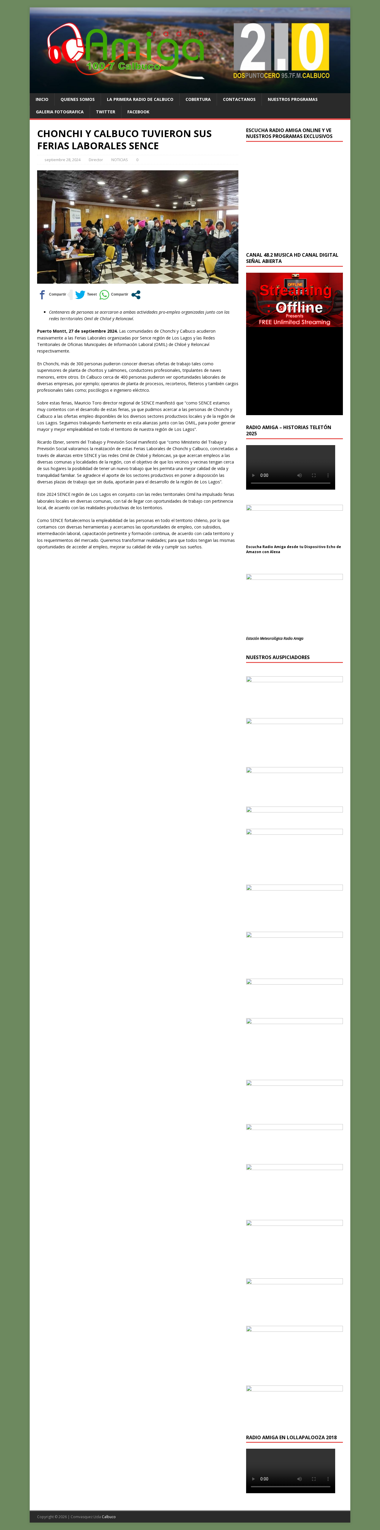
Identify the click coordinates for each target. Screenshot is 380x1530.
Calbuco (109, 1516)
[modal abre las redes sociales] (136, 295)
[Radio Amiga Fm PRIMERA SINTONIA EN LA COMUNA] (190, 89)
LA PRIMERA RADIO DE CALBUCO (140, 99)
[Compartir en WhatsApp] (113, 295)
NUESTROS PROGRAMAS (293, 99)
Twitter (105, 112)
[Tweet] (86, 295)
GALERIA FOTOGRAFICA (60, 112)
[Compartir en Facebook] (51, 295)
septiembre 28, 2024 (62, 159)
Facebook (138, 112)
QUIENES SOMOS (78, 99)
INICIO (42, 99)
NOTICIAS (119, 159)
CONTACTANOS (239, 99)
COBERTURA (198, 99)
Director (96, 159)
